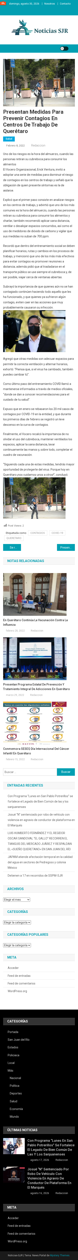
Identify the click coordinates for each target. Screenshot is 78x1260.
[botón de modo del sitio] (64, 48)
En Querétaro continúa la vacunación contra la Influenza (35, 622)
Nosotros (49, 3)
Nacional (15, 1078)
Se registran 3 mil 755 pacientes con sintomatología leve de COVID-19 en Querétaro (15, 547)
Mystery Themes (59, 1255)
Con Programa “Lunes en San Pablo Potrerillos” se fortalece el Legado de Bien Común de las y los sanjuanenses (40, 801)
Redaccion (38, 145)
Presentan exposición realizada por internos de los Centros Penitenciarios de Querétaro (67, 547)
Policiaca (13, 1055)
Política (14, 1085)
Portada (13, 1032)
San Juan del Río (19, 1039)
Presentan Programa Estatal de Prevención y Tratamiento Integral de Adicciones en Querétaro (36, 687)
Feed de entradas (19, 975)
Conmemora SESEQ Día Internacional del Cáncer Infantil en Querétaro (36, 751)
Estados (13, 1047)
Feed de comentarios (21, 983)
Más (10, 1070)
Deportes (16, 1093)
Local (11, 1063)
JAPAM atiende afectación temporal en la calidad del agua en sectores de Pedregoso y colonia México (40, 862)
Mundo (14, 1116)
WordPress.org (17, 991)
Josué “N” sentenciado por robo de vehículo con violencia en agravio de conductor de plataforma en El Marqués (41, 820)
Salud (9, 138)
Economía (16, 1109)
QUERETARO (13, 538)
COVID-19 (57, 532)
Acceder (13, 968)
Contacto (65, 3)
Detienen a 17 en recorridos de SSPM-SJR (35, 875)
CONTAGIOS (37, 532)
